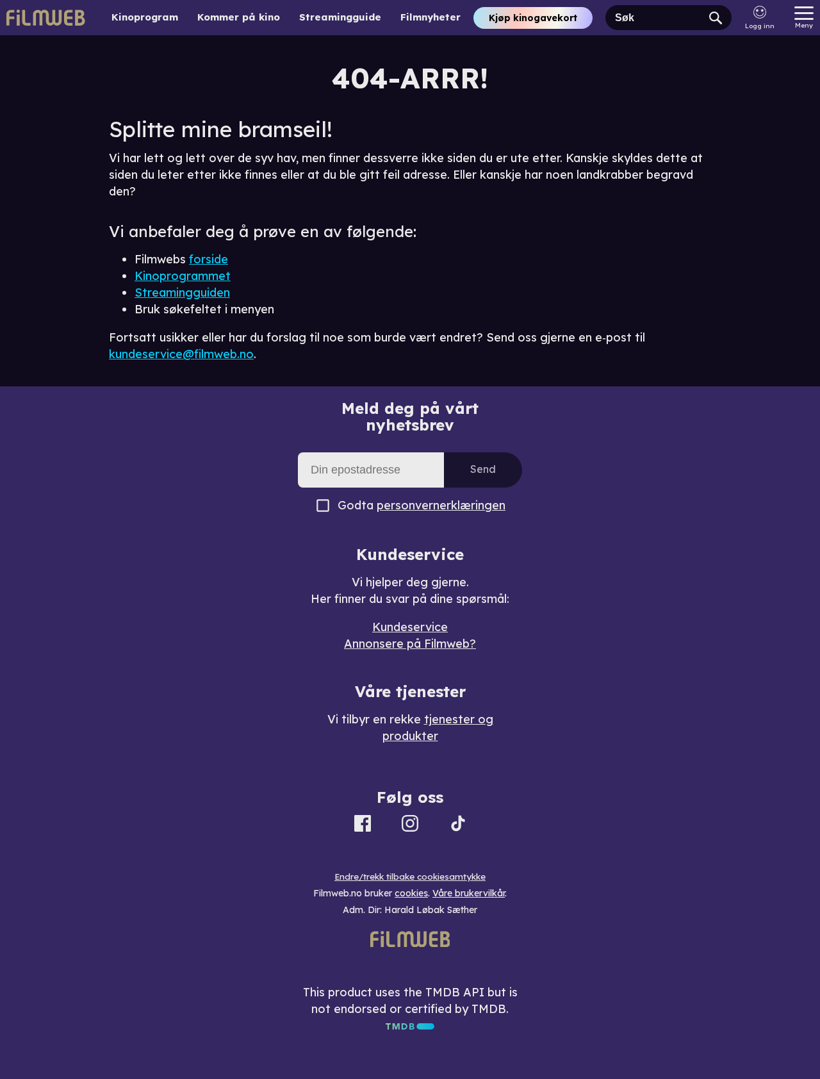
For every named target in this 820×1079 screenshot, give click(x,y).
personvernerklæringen (441, 505)
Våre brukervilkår (468, 893)
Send (483, 469)
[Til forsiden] (46, 18)
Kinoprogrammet (183, 275)
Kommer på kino (238, 17)
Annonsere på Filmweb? (410, 643)
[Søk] (716, 17)
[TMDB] (410, 1025)
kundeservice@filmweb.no (181, 354)
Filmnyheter (430, 17)
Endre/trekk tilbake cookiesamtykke (410, 876)
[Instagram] (410, 825)
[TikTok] (458, 825)
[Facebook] (362, 825)
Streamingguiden (182, 292)
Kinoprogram (144, 17)
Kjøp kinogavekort (533, 18)
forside (208, 259)
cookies (411, 893)
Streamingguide (340, 17)
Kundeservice (410, 627)
